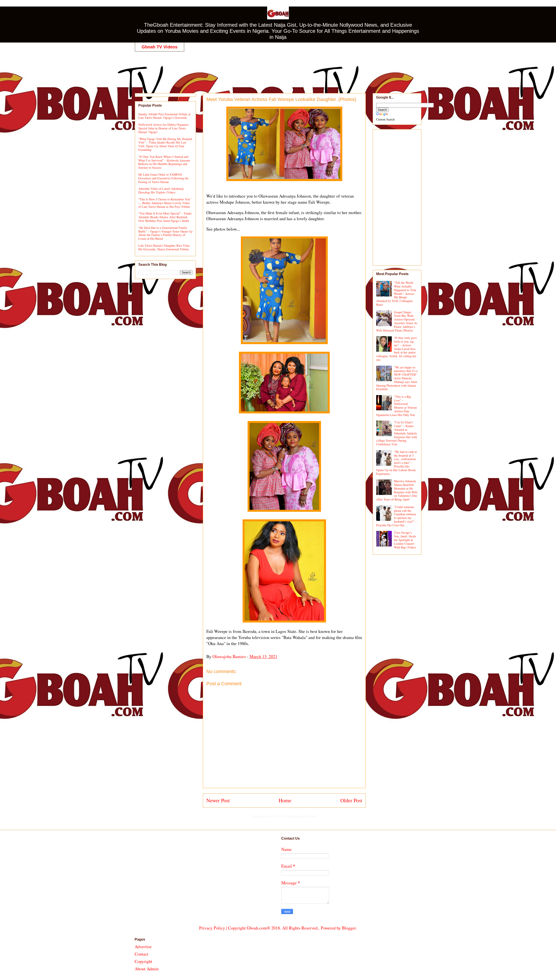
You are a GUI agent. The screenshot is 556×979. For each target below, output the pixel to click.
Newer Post (218, 800)
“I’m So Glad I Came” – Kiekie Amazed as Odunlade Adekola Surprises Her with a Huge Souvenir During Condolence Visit (396, 433)
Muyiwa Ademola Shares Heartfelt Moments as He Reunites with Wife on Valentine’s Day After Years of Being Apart (397, 490)
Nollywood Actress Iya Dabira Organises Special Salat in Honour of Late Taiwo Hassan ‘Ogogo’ (163, 128)
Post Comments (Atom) (296, 816)
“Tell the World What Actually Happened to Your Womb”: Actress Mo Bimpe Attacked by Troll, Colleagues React (396, 294)
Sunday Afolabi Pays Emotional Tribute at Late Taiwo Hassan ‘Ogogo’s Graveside (164, 116)
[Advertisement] (278, 68)
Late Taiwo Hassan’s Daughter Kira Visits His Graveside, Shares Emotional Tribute (164, 247)
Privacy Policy (212, 928)
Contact (141, 954)
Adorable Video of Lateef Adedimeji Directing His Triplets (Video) (161, 190)
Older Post (351, 800)
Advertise (143, 946)
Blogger (349, 928)
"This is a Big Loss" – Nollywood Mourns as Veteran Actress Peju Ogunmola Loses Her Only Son (396, 406)
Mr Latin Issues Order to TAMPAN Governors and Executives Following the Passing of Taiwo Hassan (163, 178)
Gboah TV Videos (159, 47)
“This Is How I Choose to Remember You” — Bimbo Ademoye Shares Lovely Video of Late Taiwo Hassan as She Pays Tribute (164, 203)
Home (285, 800)
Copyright (143, 961)
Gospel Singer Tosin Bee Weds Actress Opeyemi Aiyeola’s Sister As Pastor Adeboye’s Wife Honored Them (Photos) (396, 321)
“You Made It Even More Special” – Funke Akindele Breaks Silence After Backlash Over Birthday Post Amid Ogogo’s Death (165, 217)
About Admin (147, 969)
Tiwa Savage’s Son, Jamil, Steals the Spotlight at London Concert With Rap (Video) (405, 539)
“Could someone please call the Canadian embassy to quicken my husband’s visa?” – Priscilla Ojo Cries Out (396, 516)
